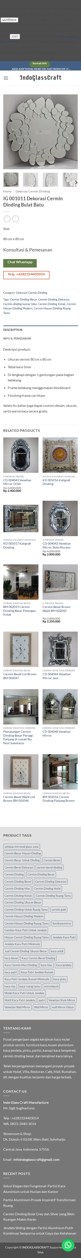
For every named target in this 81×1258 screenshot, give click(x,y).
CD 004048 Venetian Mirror (57, 733)
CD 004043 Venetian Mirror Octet (17, 482)
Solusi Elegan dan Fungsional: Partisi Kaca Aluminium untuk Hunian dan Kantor (34, 1189)
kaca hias (46, 965)
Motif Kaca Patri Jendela (20, 1000)
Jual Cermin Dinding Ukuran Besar (26, 951)
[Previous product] (15, 218)
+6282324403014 (25, 1118)
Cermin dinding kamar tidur (20, 304)
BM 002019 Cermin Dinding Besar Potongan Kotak (19, 610)
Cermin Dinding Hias (17, 888)
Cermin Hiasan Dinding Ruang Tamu (27, 923)
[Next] (71, 131)
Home (7, 191)
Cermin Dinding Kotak (51, 304)
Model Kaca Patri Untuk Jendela (24, 993)
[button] (5, 78)
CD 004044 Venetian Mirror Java (57, 676)
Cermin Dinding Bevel (18, 881)
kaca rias (10, 986)
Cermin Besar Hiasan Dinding (23, 853)
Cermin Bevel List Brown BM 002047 (20, 676)
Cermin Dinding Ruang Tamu (53, 895)
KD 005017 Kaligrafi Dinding (17, 545)
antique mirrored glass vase (22, 846)
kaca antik (57, 951)
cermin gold (59, 909)
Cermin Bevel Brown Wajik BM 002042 (56, 609)
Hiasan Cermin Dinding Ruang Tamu (27, 937)
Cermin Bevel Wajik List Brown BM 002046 (19, 799)
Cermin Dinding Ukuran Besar (23, 902)
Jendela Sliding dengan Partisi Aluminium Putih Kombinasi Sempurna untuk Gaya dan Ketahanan (39, 1230)
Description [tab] (12, 330)
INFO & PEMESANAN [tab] (17, 338)
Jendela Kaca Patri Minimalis (22, 944)
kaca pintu (59, 979)
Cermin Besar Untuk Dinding (22, 860)
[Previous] (10, 131)
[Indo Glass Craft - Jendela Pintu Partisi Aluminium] (40, 78)
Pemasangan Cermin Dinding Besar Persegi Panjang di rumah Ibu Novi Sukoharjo (18, 737)
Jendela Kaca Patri (64, 937)
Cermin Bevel (52, 860)
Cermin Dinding (14, 874)
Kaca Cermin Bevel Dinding (38, 958)
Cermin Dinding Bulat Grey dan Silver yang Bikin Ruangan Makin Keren (39, 1217)
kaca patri (11, 972)
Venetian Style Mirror (62, 1000)
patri (42, 1000)
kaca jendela (63, 965)
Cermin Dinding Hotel (47, 888)
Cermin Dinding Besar (23, 299)
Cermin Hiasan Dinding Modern (24, 916)
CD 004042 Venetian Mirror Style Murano (57, 545)
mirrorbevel (51, 986)
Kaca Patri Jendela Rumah (37, 972)
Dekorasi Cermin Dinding (33, 191)
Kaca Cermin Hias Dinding (21, 965)
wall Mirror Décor (63, 1007)
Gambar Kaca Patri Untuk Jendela (26, 930)
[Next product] (7, 218)
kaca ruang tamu (29, 986)
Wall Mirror (41, 1007)
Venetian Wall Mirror (17, 1007)
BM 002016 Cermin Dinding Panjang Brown (59, 799)
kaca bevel (11, 958)
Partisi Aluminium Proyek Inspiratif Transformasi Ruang (39, 1202)
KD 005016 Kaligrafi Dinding (56, 482)
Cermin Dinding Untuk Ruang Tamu (26, 909)
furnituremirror (62, 923)
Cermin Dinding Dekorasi (53, 299)
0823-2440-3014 (23, 1124)
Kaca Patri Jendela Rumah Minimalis (27, 979)
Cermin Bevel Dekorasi (19, 867)
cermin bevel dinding (49, 867)
